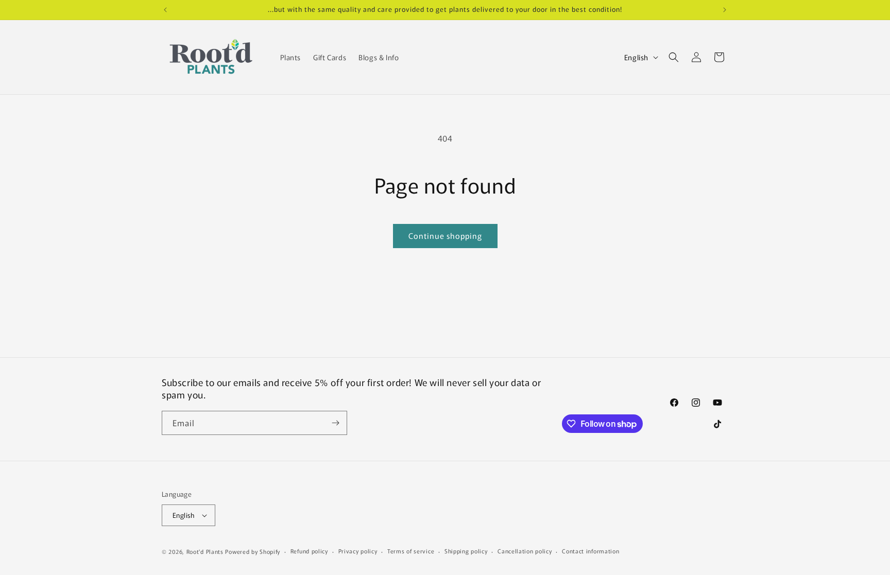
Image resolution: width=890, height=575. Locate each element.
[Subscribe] (335, 423)
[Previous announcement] (165, 10)
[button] (673, 57)
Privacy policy (358, 551)
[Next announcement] (724, 10)
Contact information (590, 551)
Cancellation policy (525, 551)
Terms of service (410, 551)
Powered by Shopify (252, 551)
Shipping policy (466, 551)
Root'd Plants (205, 551)
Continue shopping (445, 235)
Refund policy (309, 551)
